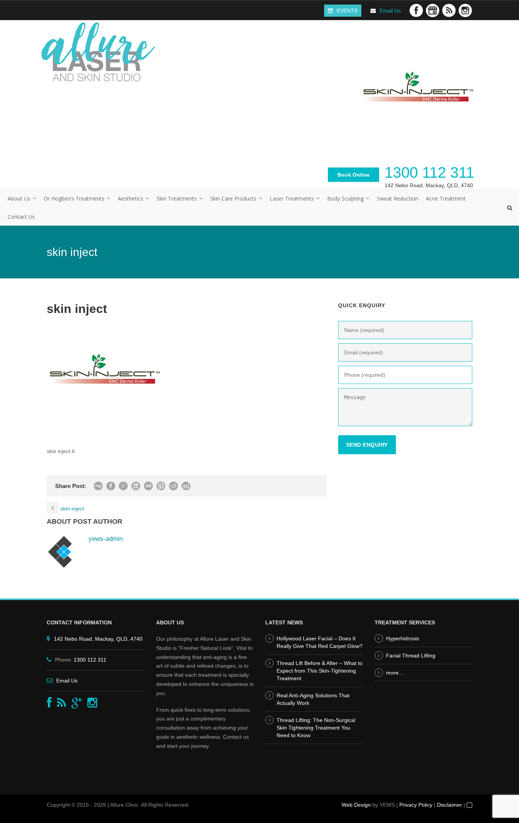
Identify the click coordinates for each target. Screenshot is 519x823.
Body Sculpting (345, 198)
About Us (19, 198)
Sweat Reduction (397, 198)
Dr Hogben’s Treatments (74, 198)
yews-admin (106, 538)
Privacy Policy (415, 805)
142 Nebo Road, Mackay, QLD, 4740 (429, 185)
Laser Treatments (292, 198)
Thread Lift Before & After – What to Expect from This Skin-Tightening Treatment (319, 670)
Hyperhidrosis (402, 638)
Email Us (390, 11)
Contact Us (21, 216)
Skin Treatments (177, 198)
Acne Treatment (446, 198)
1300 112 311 (429, 172)
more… (395, 673)
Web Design (356, 805)
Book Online (353, 175)
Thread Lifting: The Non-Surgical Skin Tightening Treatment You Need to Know (316, 727)
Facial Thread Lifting (410, 655)
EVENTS (347, 11)
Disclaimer (449, 805)
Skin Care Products (233, 198)
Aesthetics (130, 198)
